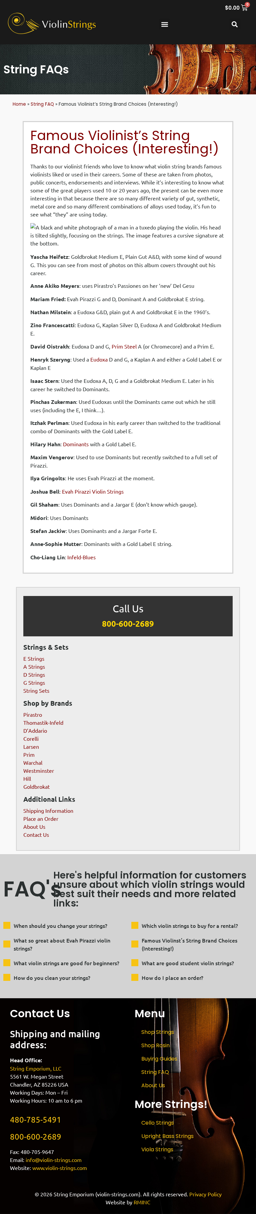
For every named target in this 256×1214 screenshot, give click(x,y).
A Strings (34, 666)
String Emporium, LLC (35, 1068)
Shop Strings (157, 1032)
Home (19, 104)
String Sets (36, 690)
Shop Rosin (155, 1045)
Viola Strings (157, 1149)
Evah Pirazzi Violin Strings (93, 491)
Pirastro (32, 714)
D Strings (34, 674)
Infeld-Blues (81, 557)
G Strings (34, 682)
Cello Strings (157, 1123)
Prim (29, 754)
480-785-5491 (35, 1119)
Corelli (31, 738)
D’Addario (35, 730)
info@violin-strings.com (54, 1159)
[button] (164, 24)
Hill (27, 778)
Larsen (31, 746)
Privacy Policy (205, 1194)
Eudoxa (99, 359)
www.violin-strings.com (59, 1167)
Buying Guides (159, 1059)
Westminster (38, 770)
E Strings (33, 658)
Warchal (32, 762)
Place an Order (40, 818)
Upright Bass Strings (167, 1136)
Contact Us (36, 834)
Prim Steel (124, 346)
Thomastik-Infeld (43, 722)
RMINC (142, 1202)
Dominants (76, 444)
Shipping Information (48, 810)
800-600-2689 (128, 623)
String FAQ (42, 104)
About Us (34, 826)
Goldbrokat (36, 786)
